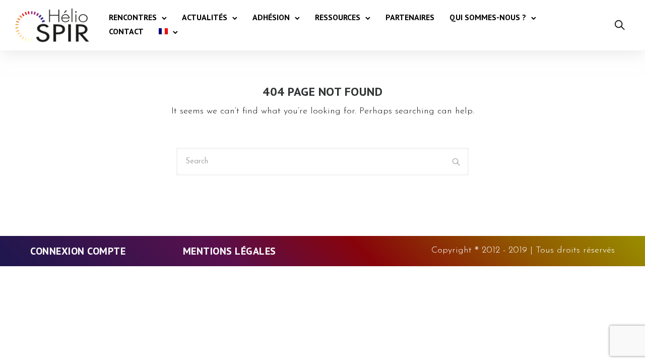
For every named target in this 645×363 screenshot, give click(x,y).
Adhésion (271, 17)
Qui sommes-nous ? (487, 17)
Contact (126, 31)
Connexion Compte (77, 251)
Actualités (204, 17)
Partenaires (409, 17)
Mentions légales (229, 251)
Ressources (337, 17)
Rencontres (133, 17)
